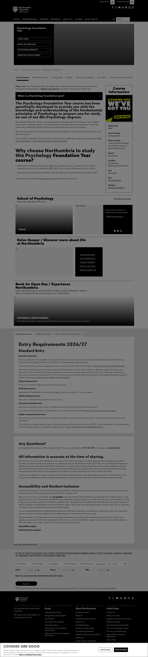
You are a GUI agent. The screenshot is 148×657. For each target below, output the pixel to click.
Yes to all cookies (121, 649)
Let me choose (105, 649)
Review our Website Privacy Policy (30, 654)
